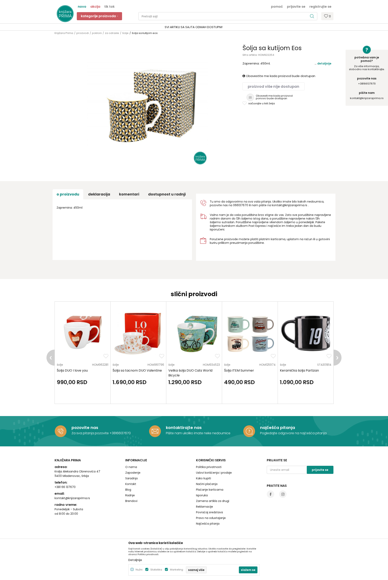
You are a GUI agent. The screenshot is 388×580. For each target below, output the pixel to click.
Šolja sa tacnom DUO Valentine (137, 370)
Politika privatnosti (208, 467)
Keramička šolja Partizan (299, 370)
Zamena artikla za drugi (212, 501)
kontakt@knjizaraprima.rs (367, 98)
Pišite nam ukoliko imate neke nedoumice (198, 433)
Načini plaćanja (206, 484)
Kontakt (130, 484)
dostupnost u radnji (167, 194)
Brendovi (131, 501)
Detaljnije (324, 63)
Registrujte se (320, 6)
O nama (131, 467)
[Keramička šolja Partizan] (305, 333)
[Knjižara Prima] (65, 13)
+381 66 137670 (65, 487)
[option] (194, 27)
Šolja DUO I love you (72, 370)
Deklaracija (99, 194)
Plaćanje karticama (209, 490)
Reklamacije (204, 507)
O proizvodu (68, 194)
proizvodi (82, 33)
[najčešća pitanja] (249, 431)
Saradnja (131, 478)
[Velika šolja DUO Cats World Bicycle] (194, 333)
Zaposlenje (132, 473)
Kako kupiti (203, 478)
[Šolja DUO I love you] (82, 333)
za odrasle (112, 33)
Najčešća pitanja (207, 524)
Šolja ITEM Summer (239, 370)
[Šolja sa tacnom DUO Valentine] (138, 333)
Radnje (130, 495)
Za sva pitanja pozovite (91, 433)
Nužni (139, 569)
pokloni (97, 33)
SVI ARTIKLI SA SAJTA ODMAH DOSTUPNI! (193, 27)
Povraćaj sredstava (209, 512)
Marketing (176, 569)
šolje (125, 33)
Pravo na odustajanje (211, 518)
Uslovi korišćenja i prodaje (214, 473)
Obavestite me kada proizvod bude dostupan (280, 76)
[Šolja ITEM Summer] (250, 333)
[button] (227, 16)
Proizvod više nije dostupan (273, 86)
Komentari (129, 194)
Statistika (156, 569)
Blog (128, 490)
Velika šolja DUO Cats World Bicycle (190, 373)
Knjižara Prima (64, 33)
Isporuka (202, 495)
